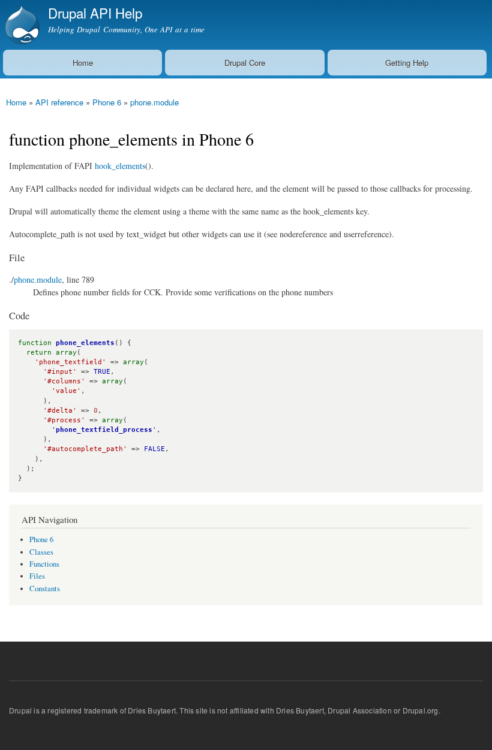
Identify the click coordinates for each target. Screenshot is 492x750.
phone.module (154, 102)
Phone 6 (106, 102)
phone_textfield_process (104, 430)
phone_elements (85, 343)
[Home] (21, 25)
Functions (44, 564)
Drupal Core (244, 62)
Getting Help (406, 62)
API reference (59, 102)
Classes (41, 552)
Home (83, 62)
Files (37, 576)
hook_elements (120, 165)
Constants (44, 588)
